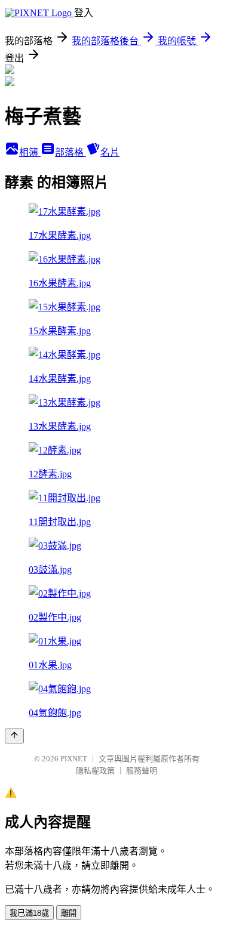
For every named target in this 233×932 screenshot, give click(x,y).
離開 (68, 913)
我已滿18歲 (29, 913)
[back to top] (14, 736)
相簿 (30, 152)
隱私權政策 (95, 770)
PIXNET (73, 758)
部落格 (70, 152)
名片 (109, 152)
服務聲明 (141, 770)
